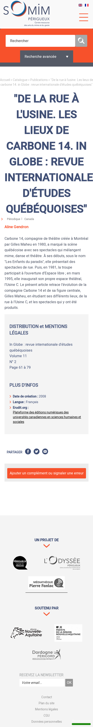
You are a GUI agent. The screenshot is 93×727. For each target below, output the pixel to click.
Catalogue (20, 80)
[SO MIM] (26, 13)
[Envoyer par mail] (45, 452)
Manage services (81, 720)
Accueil (5, 80)
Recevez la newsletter (41, 675)
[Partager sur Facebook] (28, 452)
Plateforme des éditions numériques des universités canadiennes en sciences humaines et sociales (47, 417)
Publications (39, 80)
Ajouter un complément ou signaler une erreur (47, 473)
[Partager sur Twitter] (37, 452)
